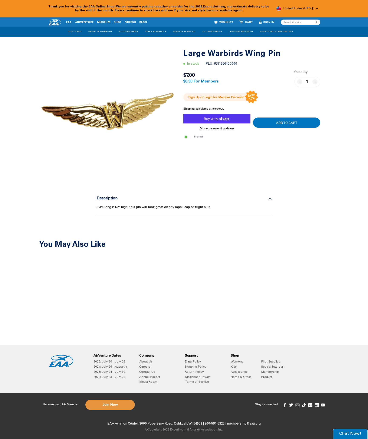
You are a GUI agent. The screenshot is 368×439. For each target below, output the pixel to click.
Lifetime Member (241, 31)
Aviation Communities (276, 31)
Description (107, 198)
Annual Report (149, 377)
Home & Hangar (100, 31)
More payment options (217, 128)
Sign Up (194, 97)
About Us (145, 361)
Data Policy (193, 361)
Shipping (189, 109)
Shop (118, 22)
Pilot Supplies (270, 361)
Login (208, 97)
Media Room (148, 382)
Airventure (84, 22)
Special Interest (272, 366)
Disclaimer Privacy (198, 377)
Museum (104, 22)
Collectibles (212, 31)
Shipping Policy (195, 366)
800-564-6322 (214, 423)
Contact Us (147, 372)
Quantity (301, 72)
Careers (144, 366)
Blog (143, 22)
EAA (69, 22)
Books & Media (184, 31)
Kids (234, 366)
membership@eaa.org (244, 423)
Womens (237, 361)
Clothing (75, 31)
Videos (130, 22)
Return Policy (194, 372)
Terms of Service (197, 382)
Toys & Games (155, 31)
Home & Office (241, 377)
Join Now (110, 404)
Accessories (128, 31)
